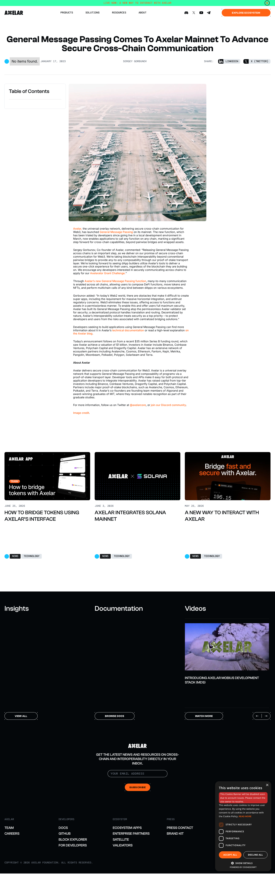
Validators (122, 845)
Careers (11, 834)
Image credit (81, 413)
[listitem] (227, 652)
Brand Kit (175, 834)
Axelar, (77, 228)
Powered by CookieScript (243, 867)
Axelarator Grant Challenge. (108, 273)
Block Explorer (73, 839)
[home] (13, 12)
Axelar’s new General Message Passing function (115, 281)
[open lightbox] (227, 647)
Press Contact (180, 828)
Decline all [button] (255, 854)
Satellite (121, 839)
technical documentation (128, 330)
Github (65, 834)
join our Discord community (168, 405)
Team (9, 828)
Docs (63, 828)
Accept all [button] (230, 854)
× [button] (267, 785)
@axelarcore (138, 405)
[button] (243, 863)
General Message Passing (116, 232)
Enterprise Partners (131, 834)
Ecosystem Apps (127, 828)
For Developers (73, 845)
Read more (245, 816)
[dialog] (243, 826)
